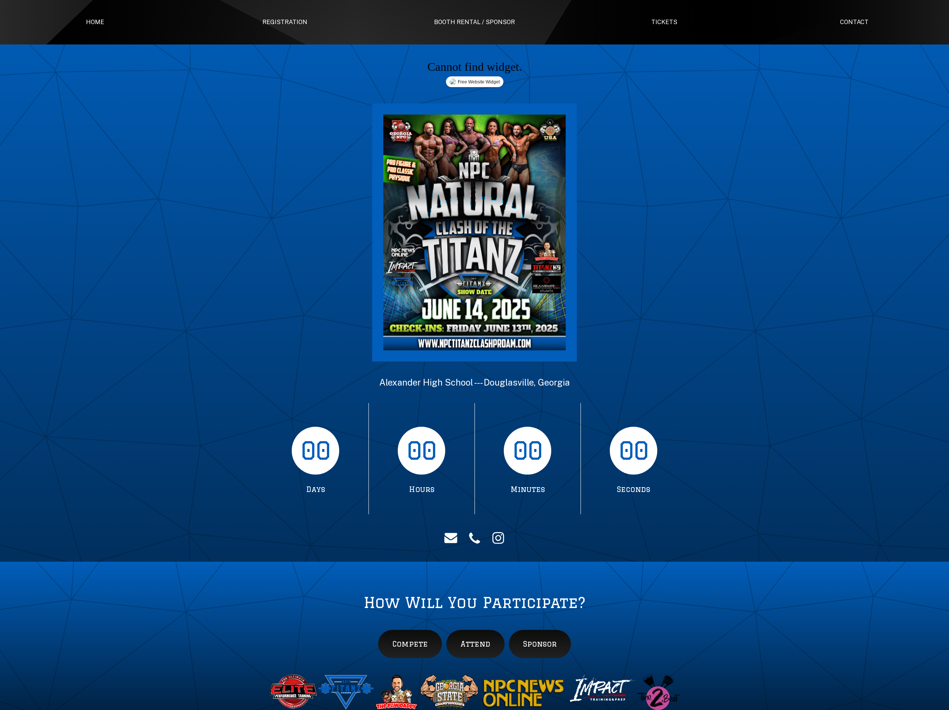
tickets (664, 22)
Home (95, 22)
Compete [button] (410, 644)
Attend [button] (475, 644)
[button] (450, 538)
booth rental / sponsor (474, 22)
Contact (854, 22)
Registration (284, 22)
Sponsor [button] (540, 644)
